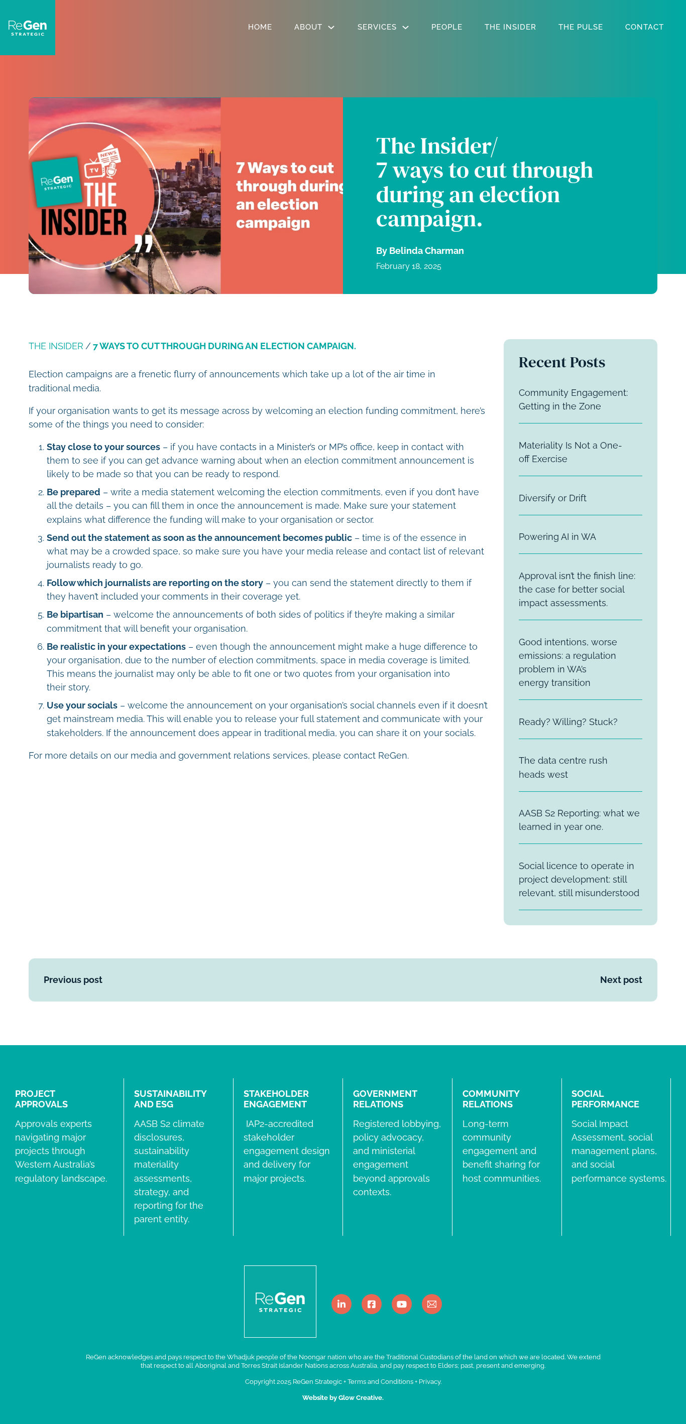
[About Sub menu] (331, 27)
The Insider (510, 27)
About (308, 27)
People (447, 27)
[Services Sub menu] (405, 27)
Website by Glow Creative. (343, 1397)
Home (260, 27)
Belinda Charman (426, 250)
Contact (644, 27)
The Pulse (580, 27)
